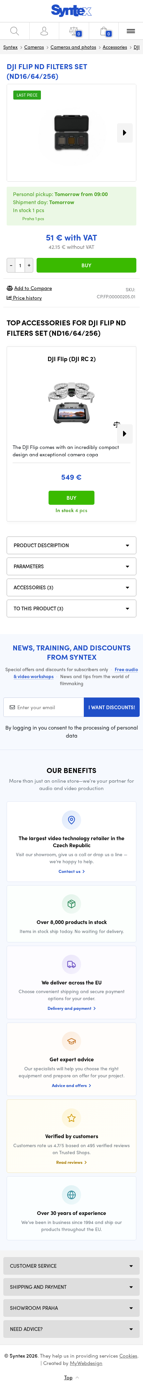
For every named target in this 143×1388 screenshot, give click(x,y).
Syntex (10, 46)
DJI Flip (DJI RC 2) (72, 359)
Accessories (115, 46)
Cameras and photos (73, 46)
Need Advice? (26, 1329)
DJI (137, 46)
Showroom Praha (34, 1308)
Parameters (29, 566)
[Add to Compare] (116, 424)
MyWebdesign (86, 1363)
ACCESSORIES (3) (33, 587)
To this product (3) (38, 608)
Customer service (33, 1265)
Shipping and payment (38, 1286)
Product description (41, 545)
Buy (86, 265)
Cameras (34, 46)
